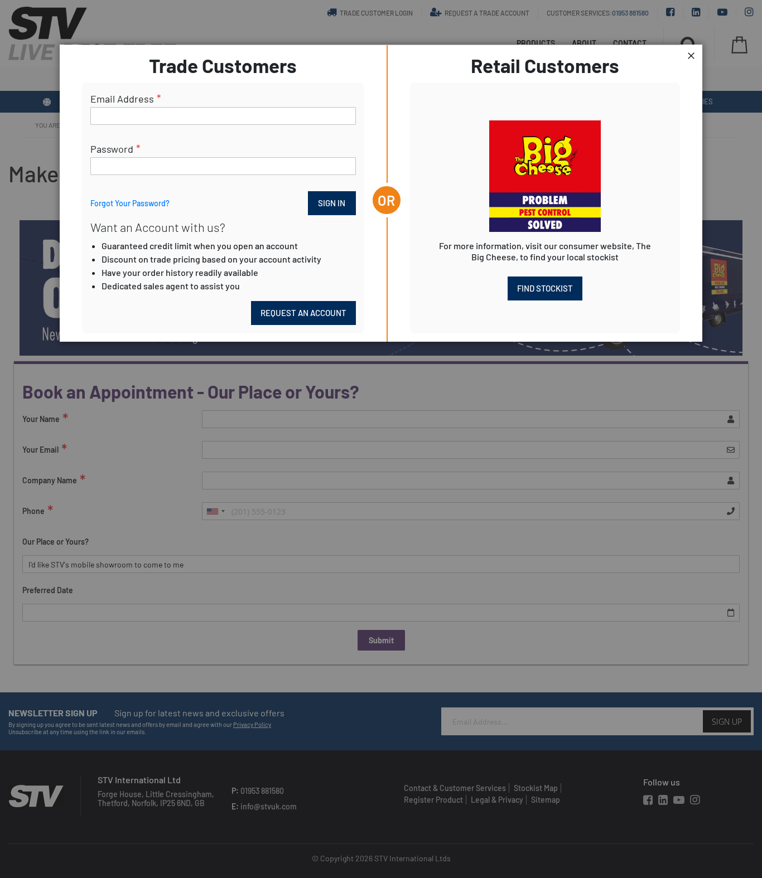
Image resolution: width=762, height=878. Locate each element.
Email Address (122, 99)
